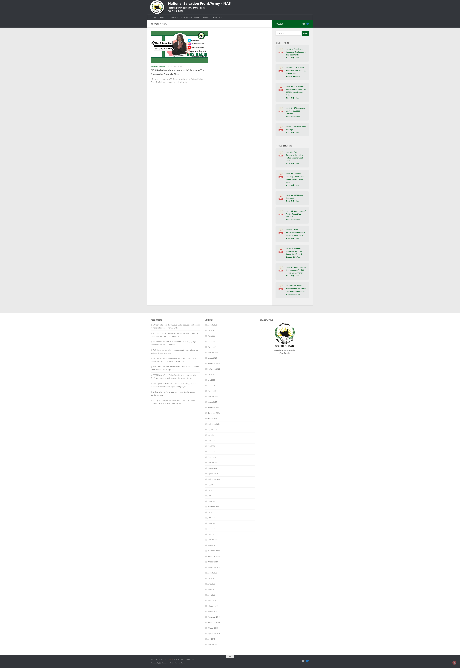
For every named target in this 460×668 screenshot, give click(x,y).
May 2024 (211, 446)
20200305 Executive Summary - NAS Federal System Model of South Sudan (295, 178)
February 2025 (212, 396)
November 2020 (213, 556)
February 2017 (212, 644)
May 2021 (211, 523)
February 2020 (212, 606)
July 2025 (210, 374)
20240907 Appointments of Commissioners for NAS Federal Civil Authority (296, 270)
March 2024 (211, 457)
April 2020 (211, 595)
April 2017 (211, 639)
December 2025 (213, 363)
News (161, 17)
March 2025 (211, 391)
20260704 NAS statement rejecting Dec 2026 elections (295, 111)
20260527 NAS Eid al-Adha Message (296, 128)
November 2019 (213, 622)
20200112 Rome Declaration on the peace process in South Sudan (295, 233)
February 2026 (212, 352)
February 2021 (212, 540)
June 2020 (211, 584)
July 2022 (210, 490)
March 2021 (211, 534)
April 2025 (211, 385)
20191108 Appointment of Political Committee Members (296, 214)
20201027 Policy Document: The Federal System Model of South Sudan (295, 156)
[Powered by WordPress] (160, 663)
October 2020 (212, 562)
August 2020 (212, 573)
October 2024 (212, 419)
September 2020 (213, 567)
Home (153, 17)
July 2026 (210, 330)
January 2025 (212, 402)
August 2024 (212, 430)
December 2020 (213, 551)
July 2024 (210, 435)
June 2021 (211, 518)
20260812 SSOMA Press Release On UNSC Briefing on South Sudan (295, 71)
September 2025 (213, 369)
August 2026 (212, 325)
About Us (216, 17)
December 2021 (213, 507)
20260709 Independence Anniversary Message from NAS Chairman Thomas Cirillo (296, 90)
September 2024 (213, 424)
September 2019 (213, 633)
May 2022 (211, 501)
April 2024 (211, 452)
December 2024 (213, 407)
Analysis (206, 17)
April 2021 (211, 529)
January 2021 (212, 545)
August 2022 (212, 485)
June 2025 (211, 380)
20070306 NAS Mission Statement (294, 196)
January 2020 (212, 611)
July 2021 (210, 512)
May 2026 (211, 336)
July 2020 (210, 578)
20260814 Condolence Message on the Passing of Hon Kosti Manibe (296, 52)
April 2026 (211, 341)
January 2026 (212, 358)
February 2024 (212, 463)
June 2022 (211, 496)
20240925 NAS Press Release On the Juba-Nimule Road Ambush (294, 251)
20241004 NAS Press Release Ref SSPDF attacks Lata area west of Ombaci (296, 289)
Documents (171, 17)
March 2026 (211, 347)
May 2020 (211, 589)
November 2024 (213, 413)
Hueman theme (180, 663)
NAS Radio (155, 66)
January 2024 (212, 468)
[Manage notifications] (454, 663)
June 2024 (211, 441)
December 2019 (213, 617)
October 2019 (212, 628)
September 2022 (213, 479)
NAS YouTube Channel (190, 17)
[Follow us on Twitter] (303, 23)
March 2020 (211, 600)
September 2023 (213, 474)
